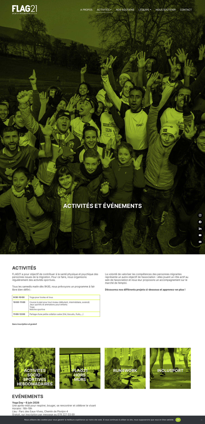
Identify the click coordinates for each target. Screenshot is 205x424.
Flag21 (24, 10)
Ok (178, 420)
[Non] (201, 419)
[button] (104, 9)
